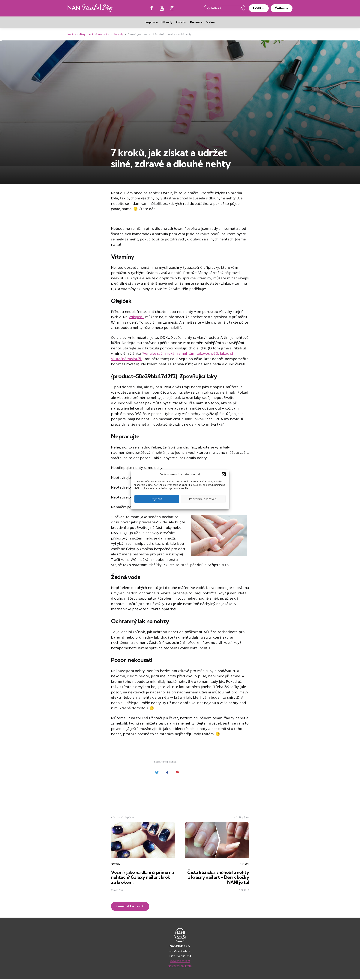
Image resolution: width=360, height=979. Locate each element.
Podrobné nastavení (203, 499)
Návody (166, 22)
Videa (210, 22)
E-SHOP (258, 8)
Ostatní (181, 22)
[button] (224, 474)
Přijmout (157, 499)
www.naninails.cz (180, 961)
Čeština (280, 8)
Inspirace (152, 22)
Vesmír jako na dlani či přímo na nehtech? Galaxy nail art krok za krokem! (142, 877)
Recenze (196, 22)
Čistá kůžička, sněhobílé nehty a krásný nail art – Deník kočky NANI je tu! (218, 877)
